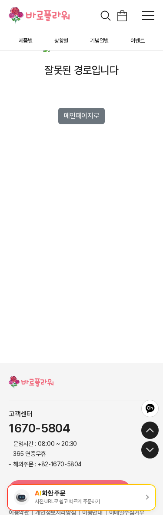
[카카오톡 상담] (150, 408)
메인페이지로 (82, 116)
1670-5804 (39, 428)
